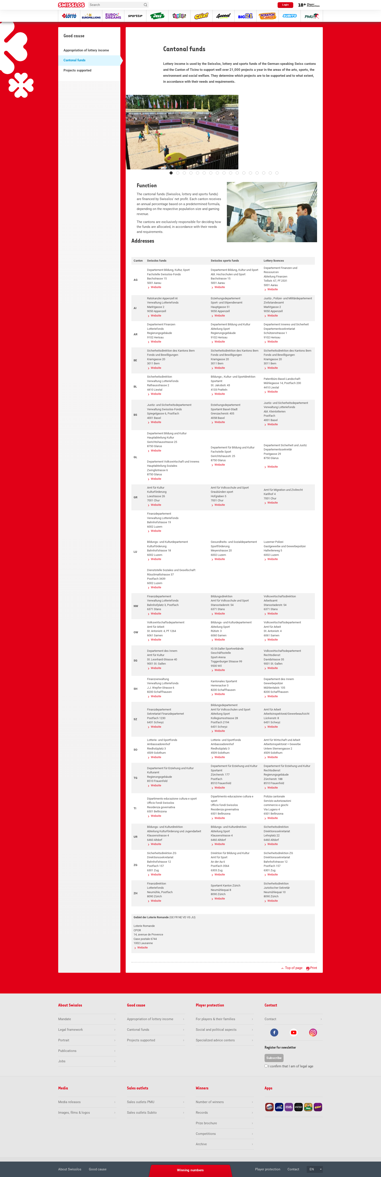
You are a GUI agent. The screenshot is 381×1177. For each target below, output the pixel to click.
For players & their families (215, 1019)
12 (243, 172)
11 (237, 172)
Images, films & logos (74, 1113)
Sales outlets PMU (140, 1102)
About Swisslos (69, 1169)
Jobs (61, 1061)
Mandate (64, 1019)
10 (230, 172)
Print (313, 968)
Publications (67, 1051)
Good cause (97, 1169)
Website (156, 287)
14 (257, 172)
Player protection (267, 1169)
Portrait (63, 1040)
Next (316, 134)
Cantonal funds (75, 60)
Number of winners (210, 1102)
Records (202, 1113)
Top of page (294, 968)
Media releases (69, 1102)
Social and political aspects (216, 1030)
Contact (293, 1169)
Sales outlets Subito (142, 1113)
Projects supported (77, 70)
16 (270, 172)
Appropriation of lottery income (86, 50)
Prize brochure (206, 1123)
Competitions (206, 1134)
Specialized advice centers (215, 1040)
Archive (201, 1144)
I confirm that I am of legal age (290, 1066)
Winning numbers (190, 1170)
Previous (132, 134)
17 (276, 172)
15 (263, 172)
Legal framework (70, 1030)
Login (285, 4)
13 (250, 172)
